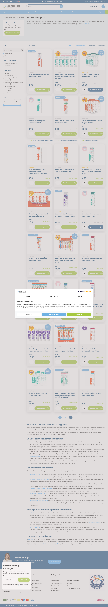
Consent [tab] (28, 296)
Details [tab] (80, 296)
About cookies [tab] (54, 296)
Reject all (29, 314)
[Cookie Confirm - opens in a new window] (84, 291)
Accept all (79, 314)
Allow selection (54, 314)
